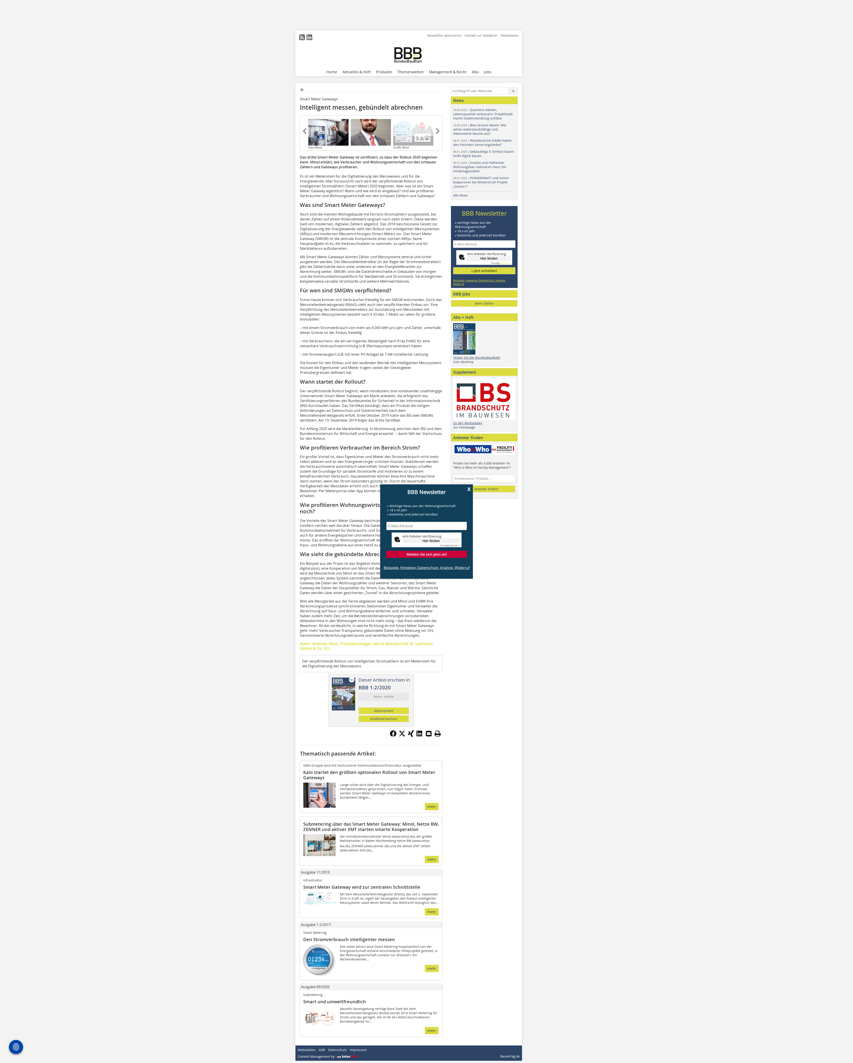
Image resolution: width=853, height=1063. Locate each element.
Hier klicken (431, 540)
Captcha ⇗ (450, 545)
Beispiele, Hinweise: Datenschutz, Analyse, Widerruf (427, 567)
